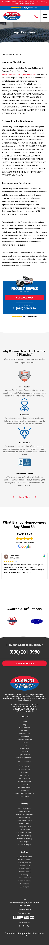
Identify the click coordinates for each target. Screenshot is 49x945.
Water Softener (24, 823)
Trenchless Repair (24, 845)
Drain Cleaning (24, 817)
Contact (24, 746)
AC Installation (24, 769)
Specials (25, 743)
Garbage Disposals (24, 826)
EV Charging (24, 887)
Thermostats (24, 790)
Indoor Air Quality (24, 787)
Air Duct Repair (24, 778)
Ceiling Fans (24, 884)
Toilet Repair (24, 842)
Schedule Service (24, 663)
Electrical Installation (24, 857)
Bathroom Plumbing (24, 838)
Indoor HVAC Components (24, 793)
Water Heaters (24, 811)
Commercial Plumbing (24, 832)
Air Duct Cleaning (24, 781)
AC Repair (24, 772)
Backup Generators (24, 863)
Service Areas (24, 737)
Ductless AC (24, 784)
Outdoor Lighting (25, 872)
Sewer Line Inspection (24, 820)
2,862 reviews (28, 542)
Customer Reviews (24, 728)
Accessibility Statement (24, 758)
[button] (24, 8)
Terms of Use (24, 752)
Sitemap (24, 935)
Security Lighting (25, 869)
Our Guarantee (24, 734)
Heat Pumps (24, 796)
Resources (24, 731)
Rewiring (24, 875)
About (24, 722)
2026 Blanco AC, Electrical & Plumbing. (19, 933)
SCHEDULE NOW (24, 297)
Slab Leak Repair (25, 829)
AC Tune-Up (24, 775)
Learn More (24, 497)
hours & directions (24, 909)
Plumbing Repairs (24, 808)
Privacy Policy (24, 749)
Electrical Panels (24, 866)
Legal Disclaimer (24, 755)
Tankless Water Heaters (24, 814)
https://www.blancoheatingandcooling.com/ (19, 74)
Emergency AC (24, 766)
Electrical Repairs (24, 860)
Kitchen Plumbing (24, 835)
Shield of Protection (24, 740)
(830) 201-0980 (25, 308)
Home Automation (24, 878)
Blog (24, 725)
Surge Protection (24, 881)
